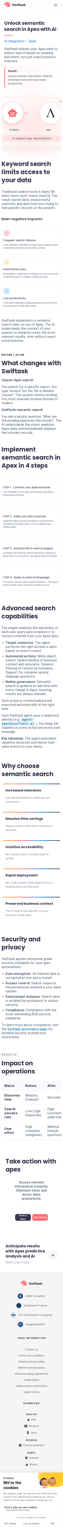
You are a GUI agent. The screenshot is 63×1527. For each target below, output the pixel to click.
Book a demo (23, 1217)
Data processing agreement (31, 1373)
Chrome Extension (34, 1445)
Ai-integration (14, 41)
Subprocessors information (31, 1386)
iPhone (34, 1464)
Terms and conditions (31, 1355)
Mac (33, 1419)
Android (33, 1458)
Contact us (31, 1349)
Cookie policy (31, 1380)
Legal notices (31, 1392)
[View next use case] (52, 1255)
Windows (34, 1426)
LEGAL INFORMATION (31, 1338)
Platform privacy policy (31, 1367)
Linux (34, 1432)
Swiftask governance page (27, 1029)
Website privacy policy (31, 1361)
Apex (32, 41)
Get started (40, 1217)
